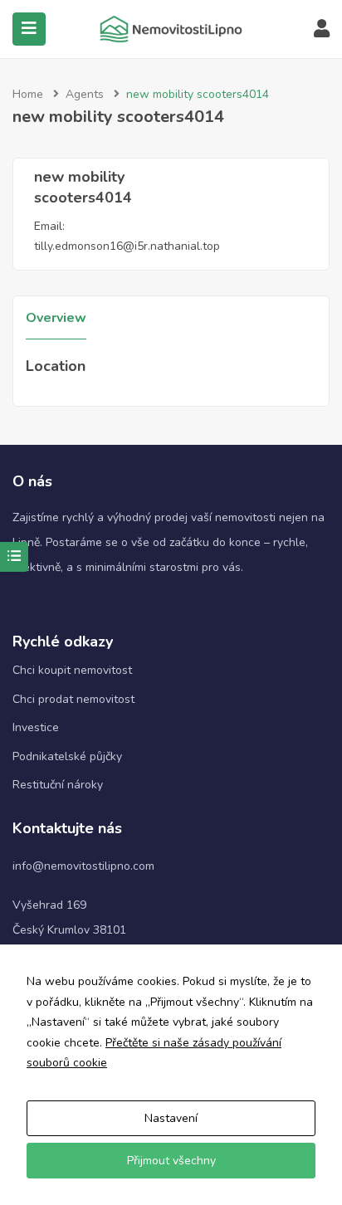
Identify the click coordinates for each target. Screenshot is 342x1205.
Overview (56, 318)
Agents (85, 94)
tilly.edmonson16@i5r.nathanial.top (127, 246)
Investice (35, 727)
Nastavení (171, 1118)
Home (27, 94)
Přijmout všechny (171, 1160)
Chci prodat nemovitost (73, 699)
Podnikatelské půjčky (67, 756)
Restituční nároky (57, 785)
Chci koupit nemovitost (72, 670)
